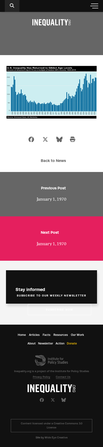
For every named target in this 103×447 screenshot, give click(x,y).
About (32, 343)
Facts (46, 335)
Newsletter (45, 343)
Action (60, 343)
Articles (34, 335)
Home (22, 335)
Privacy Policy (41, 377)
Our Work (77, 335)
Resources (60, 335)
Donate (72, 343)
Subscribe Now (59, 309)
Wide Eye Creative (56, 437)
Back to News (53, 160)
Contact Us (63, 377)
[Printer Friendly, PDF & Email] (72, 140)
